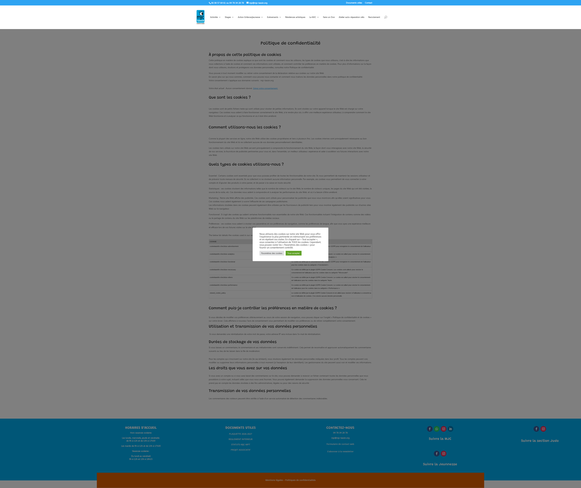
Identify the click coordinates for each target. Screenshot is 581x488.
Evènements (272, 17)
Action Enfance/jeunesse (249, 17)
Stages (228, 17)
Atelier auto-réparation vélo (351, 17)
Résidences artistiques (295, 17)
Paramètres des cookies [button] (271, 253)
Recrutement (374, 17)
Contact (368, 3)
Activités (214, 17)
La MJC (312, 17)
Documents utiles (354, 3)
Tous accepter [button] (293, 253)
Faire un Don (329, 17)
